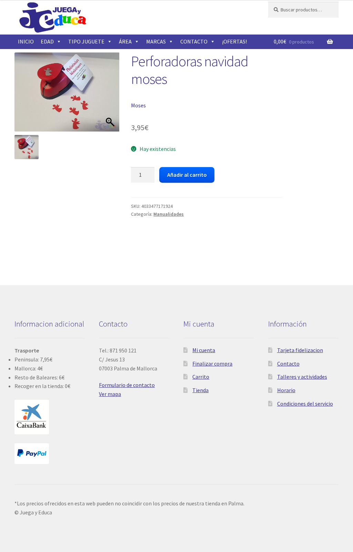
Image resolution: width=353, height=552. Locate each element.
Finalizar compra (212, 363)
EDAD (47, 41)
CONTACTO (194, 41)
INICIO (26, 41)
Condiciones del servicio (305, 403)
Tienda (200, 390)
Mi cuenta (203, 350)
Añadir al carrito (187, 174)
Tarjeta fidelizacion (300, 350)
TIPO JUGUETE (86, 41)
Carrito (200, 376)
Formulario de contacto (127, 384)
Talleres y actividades (302, 376)
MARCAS (156, 41)
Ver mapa (110, 393)
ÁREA (125, 41)
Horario (286, 390)
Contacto (288, 363)
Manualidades (168, 214)
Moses (138, 105)
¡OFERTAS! (234, 41)
